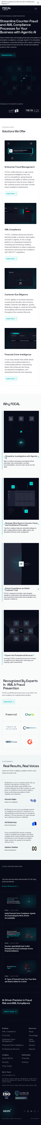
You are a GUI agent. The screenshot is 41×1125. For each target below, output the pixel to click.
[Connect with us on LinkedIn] (28, 1111)
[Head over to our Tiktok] (38, 1111)
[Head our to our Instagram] (35, 1111)
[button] (35, 8)
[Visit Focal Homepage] (7, 8)
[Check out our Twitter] (24, 1111)
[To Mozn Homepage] (7, 1111)
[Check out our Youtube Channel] (31, 1111)
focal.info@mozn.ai (8, 1075)
